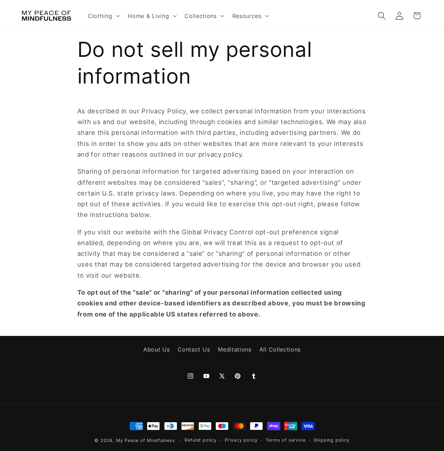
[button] (103, 15)
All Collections (280, 349)
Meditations (234, 349)
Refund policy (200, 440)
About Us (156, 349)
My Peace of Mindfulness (145, 440)
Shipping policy (332, 440)
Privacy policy (241, 440)
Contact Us (194, 349)
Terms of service (285, 440)
